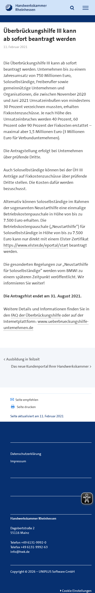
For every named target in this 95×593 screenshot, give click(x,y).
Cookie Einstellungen (76, 591)
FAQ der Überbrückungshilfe (36, 315)
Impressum (18, 461)
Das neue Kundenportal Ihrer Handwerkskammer (50, 366)
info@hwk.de (20, 552)
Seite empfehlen (26, 400)
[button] (72, 8)
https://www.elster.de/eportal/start (35, 245)
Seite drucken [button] (26, 407)
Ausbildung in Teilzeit (23, 359)
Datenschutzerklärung (25, 454)
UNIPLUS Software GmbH (57, 571)
